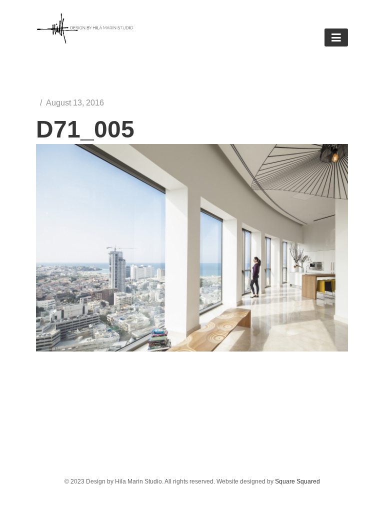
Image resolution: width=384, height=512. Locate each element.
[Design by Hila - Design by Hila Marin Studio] (85, 41)
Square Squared (297, 481)
